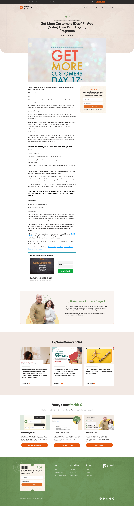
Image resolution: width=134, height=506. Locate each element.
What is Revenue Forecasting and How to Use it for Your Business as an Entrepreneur (99, 371)
